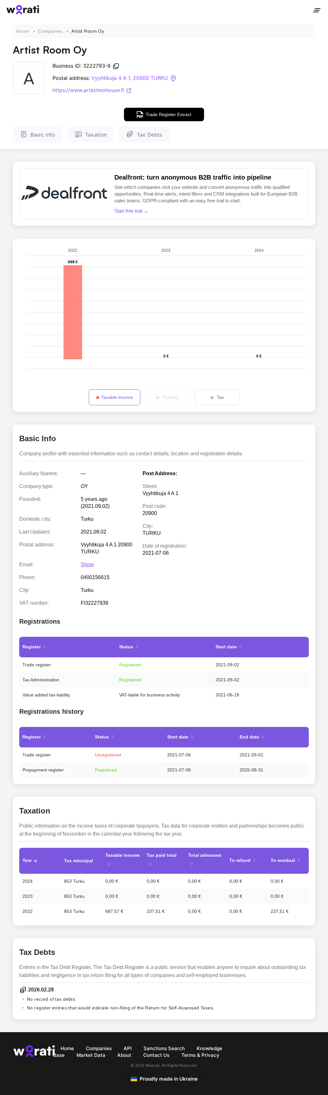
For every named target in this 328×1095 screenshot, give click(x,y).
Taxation (96, 134)
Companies (50, 31)
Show (87, 564)
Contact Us (156, 1055)
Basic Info (42, 134)
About (124, 1055)
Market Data (91, 1055)
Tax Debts (149, 134)
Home (22, 31)
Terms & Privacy (200, 1055)
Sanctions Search (164, 1048)
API (128, 1048)
